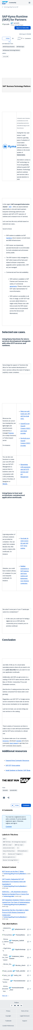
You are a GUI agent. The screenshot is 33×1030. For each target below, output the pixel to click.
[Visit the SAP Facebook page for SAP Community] (11, 1005)
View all (4, 996)
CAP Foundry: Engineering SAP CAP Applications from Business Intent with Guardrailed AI (14, 881)
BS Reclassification (22, 851)
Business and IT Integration (14, 854)
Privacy (8, 1011)
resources (6, 741)
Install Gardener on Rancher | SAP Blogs (18, 770)
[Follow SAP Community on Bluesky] (15, 1005)
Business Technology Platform (10, 860)
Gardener (9, 238)
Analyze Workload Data (8, 851)
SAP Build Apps (20, 46)
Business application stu (9, 857)
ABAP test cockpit (7, 845)
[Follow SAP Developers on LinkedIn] (21, 1005)
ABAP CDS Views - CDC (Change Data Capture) (14, 841)
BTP (4, 854)
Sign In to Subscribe (22, 28)
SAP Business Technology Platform (11, 50)
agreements (13, 286)
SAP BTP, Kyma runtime (8, 46)
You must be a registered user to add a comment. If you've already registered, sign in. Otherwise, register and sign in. (16, 820)
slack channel (14, 743)
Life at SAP (5, 56)
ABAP (4, 838)
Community (12, 2)
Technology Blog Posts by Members (14, 873)
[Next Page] (18, 862)
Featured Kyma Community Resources (17, 760)
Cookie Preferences (8, 1025)
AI (17, 848)
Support (24, 1021)
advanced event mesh (8, 848)
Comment (9, 826)
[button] (9, 41)
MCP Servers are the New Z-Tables (13, 871)
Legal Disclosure (24, 1016)
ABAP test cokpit (19, 845)
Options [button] (15, 31)
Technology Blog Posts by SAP (11, 7)
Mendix (5, 484)
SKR (10, 207)
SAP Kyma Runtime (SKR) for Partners (15, 18)
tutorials (18, 741)
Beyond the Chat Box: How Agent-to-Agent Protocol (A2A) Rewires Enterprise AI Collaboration (15, 912)
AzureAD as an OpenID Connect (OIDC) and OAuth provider (25, 428)
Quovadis (5, 790)
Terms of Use (24, 1011)
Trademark (8, 1021)
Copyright (8, 1016)
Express (11, 433)
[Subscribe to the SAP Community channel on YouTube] (18, 1005)
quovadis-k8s (13, 790)
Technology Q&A (8, 896)
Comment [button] (26, 805)
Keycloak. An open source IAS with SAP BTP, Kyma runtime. (24, 543)
